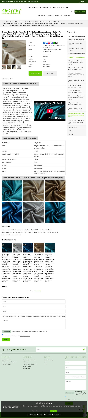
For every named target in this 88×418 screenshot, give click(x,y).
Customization (56, 7)
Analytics (40, 414)
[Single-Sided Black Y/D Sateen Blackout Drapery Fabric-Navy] (55, 212)
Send (6, 339)
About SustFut (27, 366)
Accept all (53, 411)
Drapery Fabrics (44, 7)
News (45, 364)
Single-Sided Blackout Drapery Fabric (13, 232)
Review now (37, 290)
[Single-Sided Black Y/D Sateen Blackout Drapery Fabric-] (33, 190)
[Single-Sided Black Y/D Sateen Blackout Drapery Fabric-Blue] (12, 212)
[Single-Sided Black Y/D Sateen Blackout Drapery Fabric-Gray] (33, 212)
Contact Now (36, 73)
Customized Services (29, 360)
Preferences (48, 414)
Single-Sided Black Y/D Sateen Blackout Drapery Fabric (41, 22)
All (8, 22)
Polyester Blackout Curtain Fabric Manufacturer (16, 230)
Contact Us (66, 15)
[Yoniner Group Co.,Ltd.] (11, 11)
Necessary (33, 414)
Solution (65, 7)
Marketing (56, 414)
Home (4, 22)
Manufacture (41, 15)
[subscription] (83, 349)
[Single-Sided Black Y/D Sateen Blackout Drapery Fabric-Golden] (55, 190)
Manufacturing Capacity (30, 364)
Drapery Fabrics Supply (17, 22)
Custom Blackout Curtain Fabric (11, 235)
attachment (7, 331)
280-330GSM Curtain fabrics (33, 232)
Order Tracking (48, 360)
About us (57, 15)
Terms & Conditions (25, 336)
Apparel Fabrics (32, 7)
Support (50, 15)
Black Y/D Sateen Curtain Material (41, 230)
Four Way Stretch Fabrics (9, 362)
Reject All (34, 411)
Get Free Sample (80, 11)
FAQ (45, 362)
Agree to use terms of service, (16, 336)
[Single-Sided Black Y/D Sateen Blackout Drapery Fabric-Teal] (12, 190)
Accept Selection (44, 411)
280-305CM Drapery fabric (50, 232)
